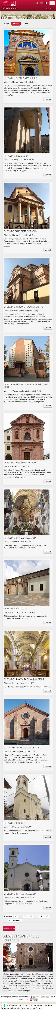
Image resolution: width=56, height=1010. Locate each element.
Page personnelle (9, 9)
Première (8, 917)
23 (31, 917)
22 (25, 917)
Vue (26, 24)
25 (41, 917)
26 (47, 917)
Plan (7, 24)
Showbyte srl (47, 1006)
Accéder (49, 9)
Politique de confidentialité (10, 1008)
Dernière (16, 921)
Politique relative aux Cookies (31, 1008)
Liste (17, 24)
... (20, 917)
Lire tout (48, 99)
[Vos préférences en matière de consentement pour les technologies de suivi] (4, 1005)
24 (36, 917)
